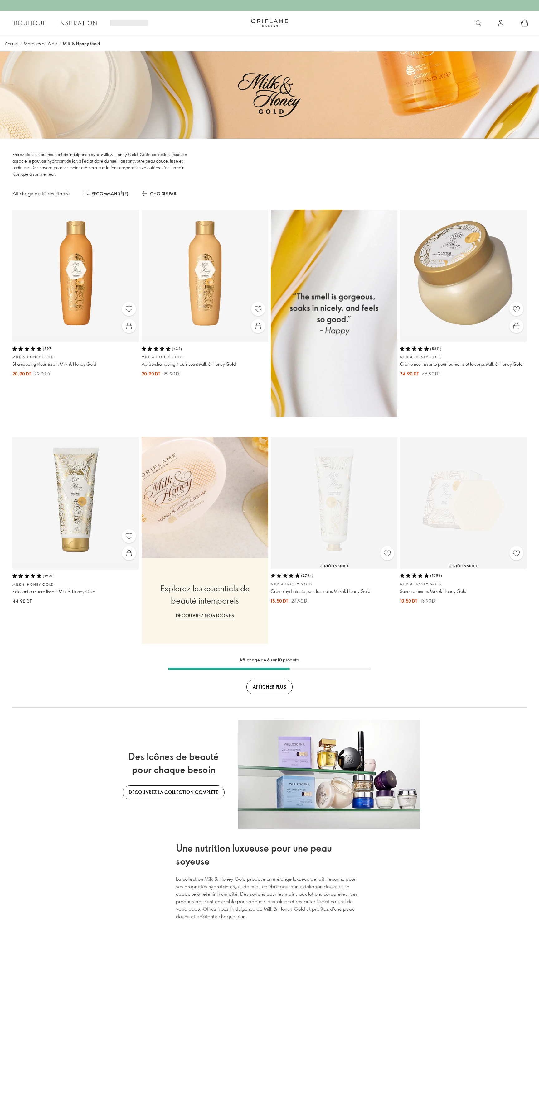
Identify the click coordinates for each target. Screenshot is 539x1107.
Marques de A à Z (41, 43)
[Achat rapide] (129, 326)
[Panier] (524, 23)
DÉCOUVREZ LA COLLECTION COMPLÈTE (173, 792)
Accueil (12, 43)
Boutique (30, 23)
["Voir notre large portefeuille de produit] (478, 23)
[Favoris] (129, 309)
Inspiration (78, 23)
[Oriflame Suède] (269, 22)
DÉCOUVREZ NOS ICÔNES (205, 615)
